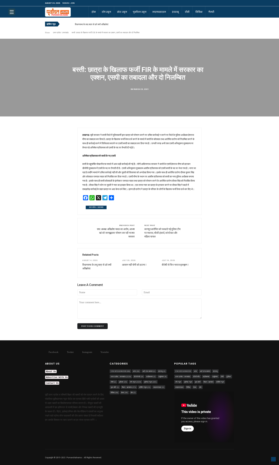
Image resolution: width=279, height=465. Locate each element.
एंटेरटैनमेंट (138, 376)
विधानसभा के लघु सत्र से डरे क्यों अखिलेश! (92, 24)
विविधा (198, 12)
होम (94, 12)
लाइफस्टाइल (159, 12)
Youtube (104, 352)
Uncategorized (120, 371)
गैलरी (211, 12)
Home (47, 32)
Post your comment (92, 326)
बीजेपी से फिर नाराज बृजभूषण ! (175, 264)
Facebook (53, 352)
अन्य (136, 371)
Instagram (87, 352)
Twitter (70, 352)
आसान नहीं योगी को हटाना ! (134, 264)
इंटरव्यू (175, 12)
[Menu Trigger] (11, 12)
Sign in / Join (68, 3)
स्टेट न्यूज (122, 12)
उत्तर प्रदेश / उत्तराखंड (60, 32)
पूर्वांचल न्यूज (139, 12)
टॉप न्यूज (106, 12)
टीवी (187, 12)
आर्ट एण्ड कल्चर (149, 371)
